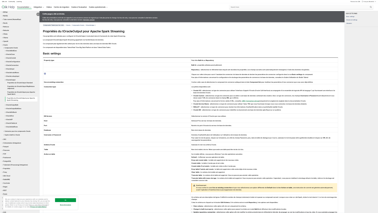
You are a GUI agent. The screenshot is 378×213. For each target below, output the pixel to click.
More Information (65, 205)
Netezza (6, 27)
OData (5, 34)
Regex (5, 187)
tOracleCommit (11, 58)
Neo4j (5, 23)
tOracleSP (9, 119)
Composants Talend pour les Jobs (53, 25)
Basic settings (350, 16)
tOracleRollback (11, 112)
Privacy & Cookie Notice (38, 207)
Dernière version (89, 20)
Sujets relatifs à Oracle (12, 135)
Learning (19, 1)
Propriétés (6, 168)
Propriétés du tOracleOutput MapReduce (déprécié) (21, 87)
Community (11, 1)
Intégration (38, 7)
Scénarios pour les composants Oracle (17, 131)
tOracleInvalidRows (12, 72)
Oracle (5, 45)
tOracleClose (10, 54)
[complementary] (361, 112)
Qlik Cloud (6, 176)
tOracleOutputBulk (12, 105)
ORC (4, 139)
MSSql (5, 12)
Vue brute (6, 183)
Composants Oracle (11, 48)
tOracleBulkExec (11, 50)
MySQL (5, 16)
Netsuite (6, 30)
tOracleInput (10, 69)
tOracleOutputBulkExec (13, 108)
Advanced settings (351, 20)
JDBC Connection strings (250, 101)
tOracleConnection (12, 65)
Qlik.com (4, 1)
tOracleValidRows (12, 127)
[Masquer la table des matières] (37, 14)
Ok (65, 200)
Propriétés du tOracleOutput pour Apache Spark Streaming (21, 99)
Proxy (5, 172)
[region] (40, 203)
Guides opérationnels (97, 7)
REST (5, 190)
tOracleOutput (10, 80)
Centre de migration (61, 7)
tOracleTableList (11, 123)
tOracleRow (10, 116)
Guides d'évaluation (79, 7)
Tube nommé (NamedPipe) (12, 19)
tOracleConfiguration (13, 61)
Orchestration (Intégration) (12, 143)
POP (4, 154)
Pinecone (6, 150)
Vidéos (49, 7)
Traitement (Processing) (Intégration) (15, 165)
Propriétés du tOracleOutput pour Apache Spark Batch (21, 93)
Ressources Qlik (355, 1)
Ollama (5, 37)
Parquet (5, 146)
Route (5, 194)
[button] (370, 7)
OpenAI (5, 41)
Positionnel (7, 157)
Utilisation (349, 23)
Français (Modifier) (369, 1)
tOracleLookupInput (12, 76)
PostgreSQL (7, 161)
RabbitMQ (6, 179)
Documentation (23, 7)
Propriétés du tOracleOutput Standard (20, 83)
